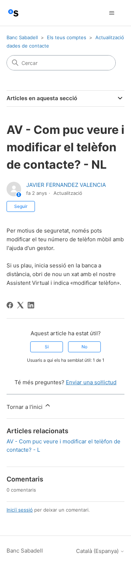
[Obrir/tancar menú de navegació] (111, 13)
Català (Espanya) (98, 551)
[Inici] (13, 13)
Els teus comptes (66, 37)
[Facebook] (10, 305)
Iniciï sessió (20, 510)
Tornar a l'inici (25, 406)
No (84, 346)
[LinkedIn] (31, 305)
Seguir (20, 206)
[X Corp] (20, 305)
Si (47, 346)
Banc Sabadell (22, 37)
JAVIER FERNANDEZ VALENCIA (66, 184)
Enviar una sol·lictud (91, 382)
